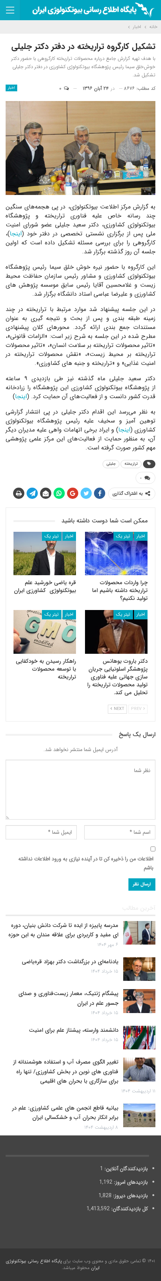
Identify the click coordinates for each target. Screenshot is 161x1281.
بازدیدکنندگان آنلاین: (125, 1169)
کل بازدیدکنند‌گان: (129, 1209)
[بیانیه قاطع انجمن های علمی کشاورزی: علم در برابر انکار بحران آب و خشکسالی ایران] (139, 1116)
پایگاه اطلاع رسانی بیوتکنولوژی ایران (53, 1264)
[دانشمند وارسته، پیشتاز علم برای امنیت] (139, 1038)
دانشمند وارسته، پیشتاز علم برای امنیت (73, 1030)
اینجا (16, 233)
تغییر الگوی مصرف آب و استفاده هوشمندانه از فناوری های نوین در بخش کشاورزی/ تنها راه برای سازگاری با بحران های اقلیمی (65, 1072)
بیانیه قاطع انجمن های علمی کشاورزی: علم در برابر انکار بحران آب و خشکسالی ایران (65, 1113)
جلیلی (111, 464)
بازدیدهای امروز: (130, 1182)
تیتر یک (123, 536)
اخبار (11, 88)
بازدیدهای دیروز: (130, 1196)
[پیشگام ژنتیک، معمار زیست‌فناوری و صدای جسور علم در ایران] (139, 1001)
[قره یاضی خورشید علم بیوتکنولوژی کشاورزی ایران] (44, 554)
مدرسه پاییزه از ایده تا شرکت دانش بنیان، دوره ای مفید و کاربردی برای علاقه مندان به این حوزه (63, 930)
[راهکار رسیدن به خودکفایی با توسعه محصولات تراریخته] (44, 632)
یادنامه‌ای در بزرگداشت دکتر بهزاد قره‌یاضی (70, 961)
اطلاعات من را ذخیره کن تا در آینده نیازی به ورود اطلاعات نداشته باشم (86, 863)
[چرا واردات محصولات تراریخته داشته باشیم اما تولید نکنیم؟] (116, 554)
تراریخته (131, 464)
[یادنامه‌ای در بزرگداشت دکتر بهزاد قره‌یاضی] (139, 969)
